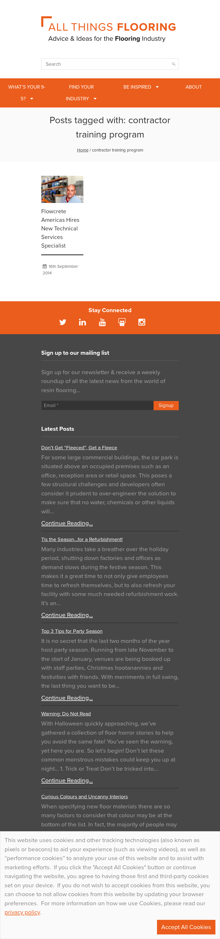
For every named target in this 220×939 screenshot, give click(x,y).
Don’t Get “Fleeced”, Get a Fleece (79, 447)
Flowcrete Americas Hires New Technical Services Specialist (60, 228)
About (194, 87)
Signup (166, 405)
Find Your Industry (80, 93)
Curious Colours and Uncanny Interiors (84, 797)
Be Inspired (137, 87)
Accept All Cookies (186, 927)
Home (83, 150)
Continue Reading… (67, 523)
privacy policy (22, 912)
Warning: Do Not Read (66, 714)
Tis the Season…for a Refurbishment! (82, 539)
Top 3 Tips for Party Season (72, 631)
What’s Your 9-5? (26, 93)
